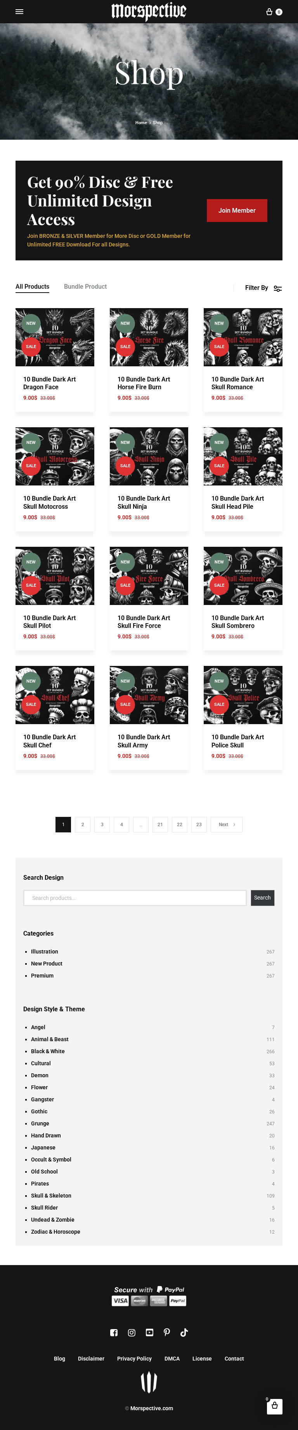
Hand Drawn (46, 1135)
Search (262, 897)
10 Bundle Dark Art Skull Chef (49, 741)
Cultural (41, 1063)
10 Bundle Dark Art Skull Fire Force (144, 622)
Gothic (39, 1111)
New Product (46, 963)
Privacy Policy (134, 1358)
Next (223, 824)
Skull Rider (44, 1208)
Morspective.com (151, 1408)
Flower (39, 1087)
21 (160, 824)
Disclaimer (91, 1358)
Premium (42, 975)
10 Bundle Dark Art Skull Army (144, 741)
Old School (44, 1171)
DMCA (172, 1358)
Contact (234, 1358)
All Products (32, 287)
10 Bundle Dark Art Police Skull (237, 741)
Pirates (40, 1183)
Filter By (256, 287)
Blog (59, 1358)
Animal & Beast (50, 1039)
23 (199, 824)
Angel (38, 1027)
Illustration (44, 951)
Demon (40, 1075)
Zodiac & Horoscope (55, 1232)
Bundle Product (85, 287)
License (202, 1358)
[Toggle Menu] (19, 12)
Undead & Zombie (52, 1220)
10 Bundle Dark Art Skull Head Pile (237, 502)
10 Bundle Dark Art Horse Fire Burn (144, 383)
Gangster (42, 1099)
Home (141, 122)
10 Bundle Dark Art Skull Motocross (49, 502)
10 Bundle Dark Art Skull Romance (237, 383)
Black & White (48, 1051)
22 (179, 824)
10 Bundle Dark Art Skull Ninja (144, 502)
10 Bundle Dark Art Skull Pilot (49, 622)
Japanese (43, 1147)
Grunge (40, 1123)
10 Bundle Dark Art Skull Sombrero (237, 622)
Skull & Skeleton (51, 1196)
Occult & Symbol (51, 1159)
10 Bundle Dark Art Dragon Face (49, 383)
